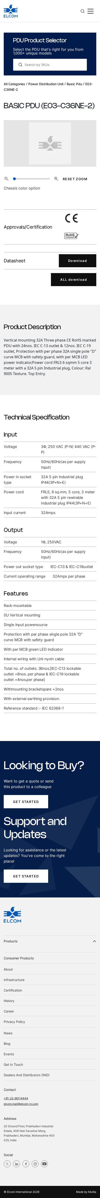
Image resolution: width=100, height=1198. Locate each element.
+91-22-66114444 (16, 1098)
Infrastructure (14, 980)
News (8, 1033)
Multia (92, 1192)
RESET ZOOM (75, 179)
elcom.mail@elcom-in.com (21, 1104)
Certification (13, 990)
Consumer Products (19, 958)
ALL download (73, 279)
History (9, 1001)
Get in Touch (13, 1064)
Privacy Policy (14, 1022)
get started (26, 802)
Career (9, 1011)
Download (77, 261)
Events (9, 1054)
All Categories (14, 84)
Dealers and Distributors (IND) (27, 1075)
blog (7, 1044)
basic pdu (74, 84)
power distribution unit (45, 84)
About (8, 969)
